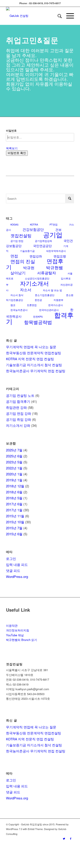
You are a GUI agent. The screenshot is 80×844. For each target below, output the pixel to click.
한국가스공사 (55, 305)
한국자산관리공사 (49, 310)
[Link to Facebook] (70, 838)
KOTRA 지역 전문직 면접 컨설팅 (30, 358)
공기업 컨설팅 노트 (20, 395)
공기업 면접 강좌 (18, 413)
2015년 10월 (15, 522)
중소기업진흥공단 (44, 295)
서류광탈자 (46, 272)
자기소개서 (34, 283)
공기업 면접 (16, 241)
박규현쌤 (54, 267)
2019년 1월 (14, 480)
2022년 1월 (14, 468)
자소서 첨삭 (16, 295)
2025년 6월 (14, 456)
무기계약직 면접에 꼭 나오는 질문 (31, 346)
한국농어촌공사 (19, 310)
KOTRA (34, 224)
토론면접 (32, 305)
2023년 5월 (14, 462)
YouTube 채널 (15, 635)
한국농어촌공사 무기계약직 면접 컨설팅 (35, 370)
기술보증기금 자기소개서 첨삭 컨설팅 (34, 364)
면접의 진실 (22, 261)
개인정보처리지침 (17, 630)
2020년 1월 (14, 474)
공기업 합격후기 (18, 401)
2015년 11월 (15, 516)
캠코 (12, 305)
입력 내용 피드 (17, 564)
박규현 (28, 267)
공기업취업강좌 (43, 241)
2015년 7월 (14, 528)
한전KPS (38, 316)
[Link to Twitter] (64, 838)
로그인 (11, 558)
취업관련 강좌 (16, 407)
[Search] (57, 16)
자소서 (25, 289)
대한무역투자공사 (56, 251)
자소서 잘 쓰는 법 (52, 290)
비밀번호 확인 (17, 153)
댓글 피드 (13, 570)
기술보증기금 (27, 251)
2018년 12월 (15, 486)
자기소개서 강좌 (18, 425)
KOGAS (14, 224)
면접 (14, 256)
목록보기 (12, 148)
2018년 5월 (14, 498)
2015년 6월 (14, 534)
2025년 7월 (14, 450)
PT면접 (54, 224)
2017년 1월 (14, 510)
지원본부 (58, 300)
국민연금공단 (42, 245)
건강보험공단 (33, 229)
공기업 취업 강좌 (18, 419)
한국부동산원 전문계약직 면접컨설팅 (33, 352)
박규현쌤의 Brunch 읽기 (21, 640)
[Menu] (68, 16)
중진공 (38, 300)
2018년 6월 (14, 492)
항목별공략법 (38, 322)
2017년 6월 (14, 504)
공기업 (52, 234)
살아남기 (18, 272)
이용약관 (12, 625)
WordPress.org (17, 576)
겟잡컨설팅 (21, 235)
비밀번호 (11, 130)
